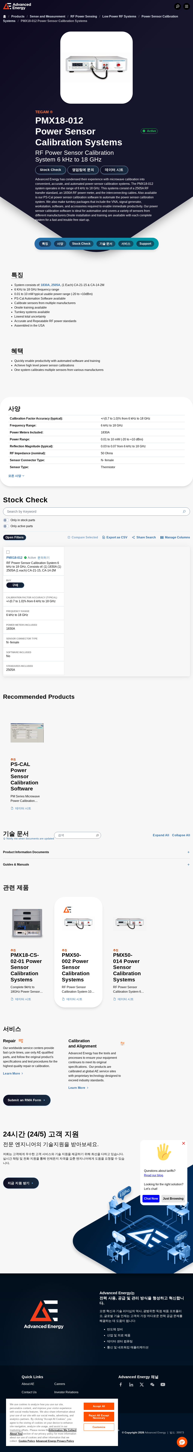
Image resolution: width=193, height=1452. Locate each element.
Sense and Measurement (48, 16)
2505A (55, 285)
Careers (59, 1384)
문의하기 (44, 557)
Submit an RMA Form (24, 1100)
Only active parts (22, 526)
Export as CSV (116, 537)
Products (18, 16)
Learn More (12, 1073)
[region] (62, 1422)
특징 (45, 243)
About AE (28, 1384)
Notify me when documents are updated (30, 838)
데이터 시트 (114, 170)
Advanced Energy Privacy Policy (55, 1441)
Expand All (161, 835)
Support (145, 243)
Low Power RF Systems (119, 16)
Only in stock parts (23, 520)
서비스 (125, 243)
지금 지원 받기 (18, 1183)
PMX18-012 (14, 557)
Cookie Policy (27, 1441)
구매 (15, 585)
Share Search (146, 537)
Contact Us (29, 1392)
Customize (99, 1427)
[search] (96, 511)
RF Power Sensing (84, 16)
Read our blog (153, 1175)
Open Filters (14, 537)
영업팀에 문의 (83, 170)
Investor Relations (66, 1392)
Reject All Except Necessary (99, 1416)
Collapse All (181, 835)
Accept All (99, 1406)
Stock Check (50, 170)
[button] (182, 1442)
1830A (45, 285)
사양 (60, 243)
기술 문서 (106, 243)
